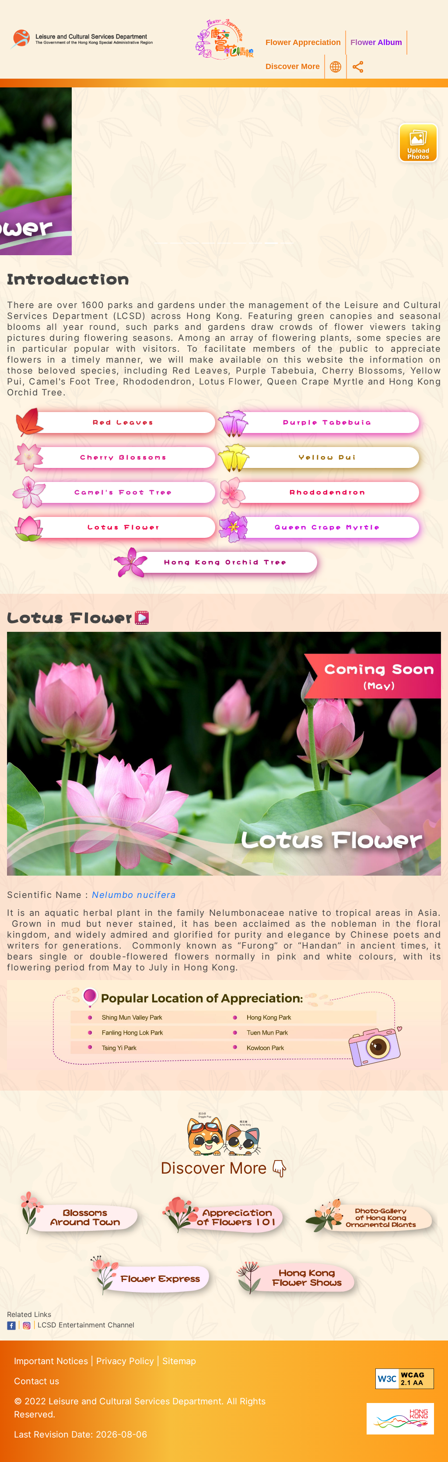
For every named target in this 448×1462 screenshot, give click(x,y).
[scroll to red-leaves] (161, 243)
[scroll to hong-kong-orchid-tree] (287, 243)
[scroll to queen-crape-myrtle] (271, 243)
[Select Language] (335, 67)
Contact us (36, 1381)
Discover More (293, 66)
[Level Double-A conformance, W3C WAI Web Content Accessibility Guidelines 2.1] (404, 1378)
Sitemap (179, 1361)
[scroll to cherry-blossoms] (192, 243)
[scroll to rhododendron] (239, 243)
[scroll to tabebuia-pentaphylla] (176, 243)
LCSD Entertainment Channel (86, 1324)
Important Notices (52, 1361)
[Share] (358, 67)
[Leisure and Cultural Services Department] (93, 39)
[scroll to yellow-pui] (208, 243)
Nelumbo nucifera (134, 895)
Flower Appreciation (303, 42)
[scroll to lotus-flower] (255, 243)
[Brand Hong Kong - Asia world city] (400, 1418)
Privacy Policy (126, 1361)
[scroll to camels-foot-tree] (224, 243)
